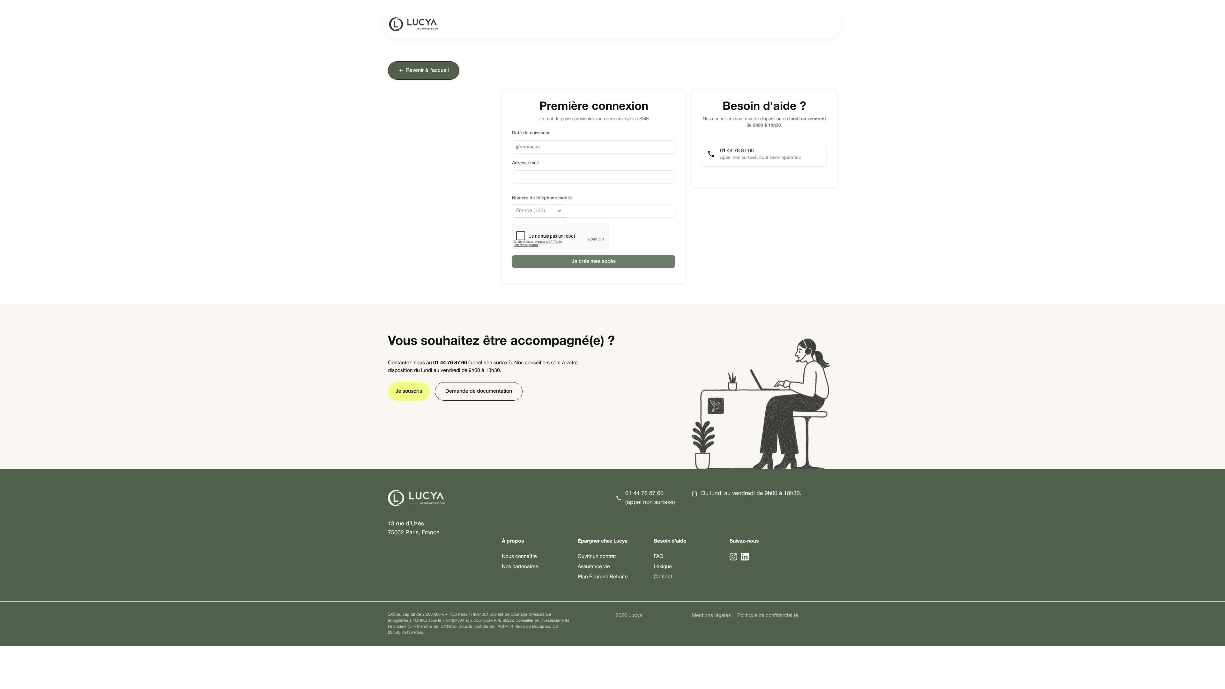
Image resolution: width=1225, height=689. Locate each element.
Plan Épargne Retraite (603, 577)
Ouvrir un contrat (597, 556)
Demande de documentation (478, 391)
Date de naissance (531, 133)
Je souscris (409, 391)
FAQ (658, 556)
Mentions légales (711, 615)
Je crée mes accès (594, 261)
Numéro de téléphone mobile (542, 198)
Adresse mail (525, 163)
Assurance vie (594, 567)
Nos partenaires (520, 567)
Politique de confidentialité (767, 615)
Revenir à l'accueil (427, 70)
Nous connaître (519, 556)
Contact (663, 577)
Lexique (663, 567)
